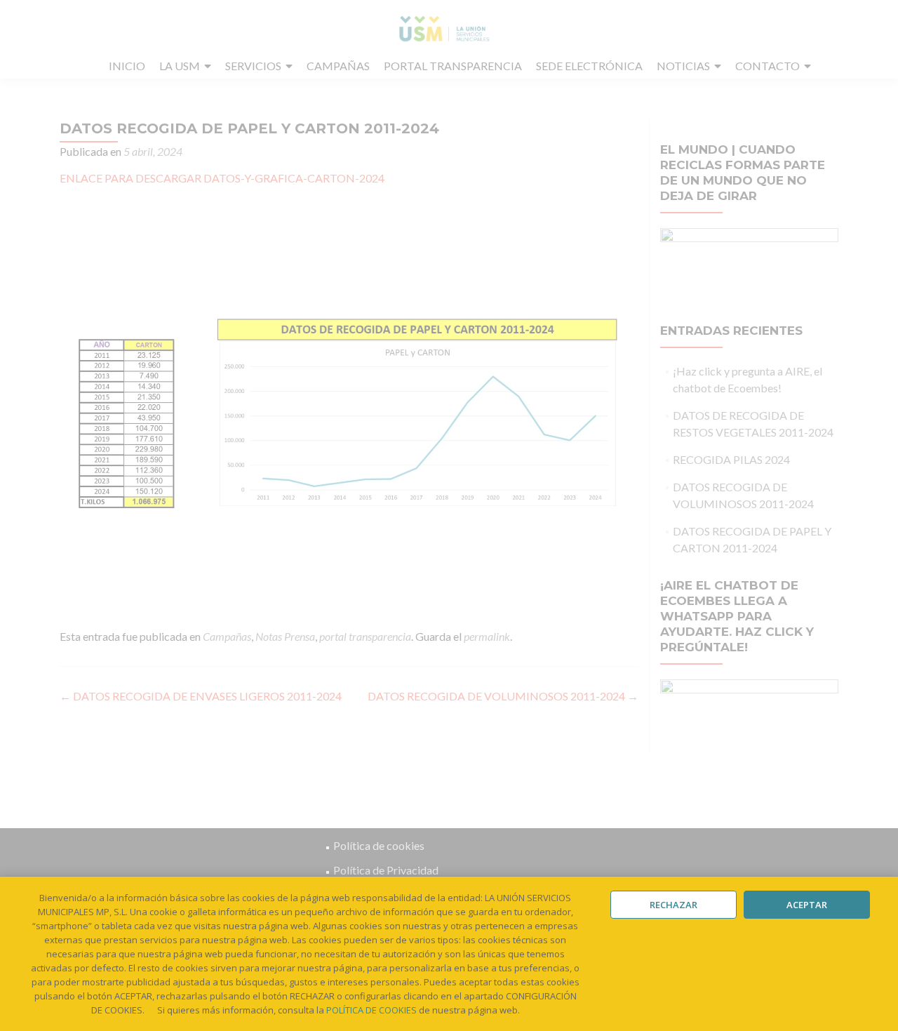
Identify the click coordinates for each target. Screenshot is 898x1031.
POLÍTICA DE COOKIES (371, 1010)
